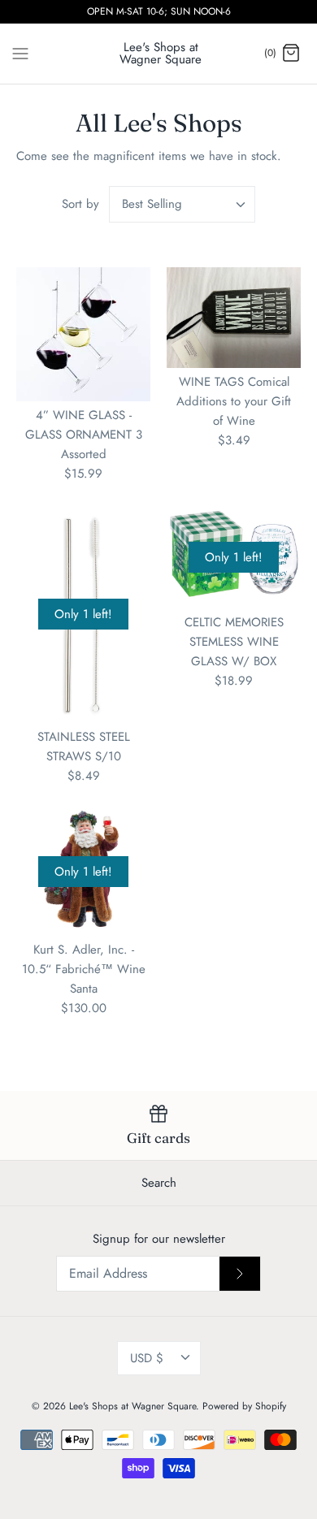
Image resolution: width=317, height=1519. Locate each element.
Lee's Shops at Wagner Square (132, 1406)
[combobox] (182, 204)
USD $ (146, 1358)
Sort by (80, 204)
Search (158, 1183)
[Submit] (239, 1274)
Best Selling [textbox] (152, 204)
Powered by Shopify (244, 1406)
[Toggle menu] (20, 52)
